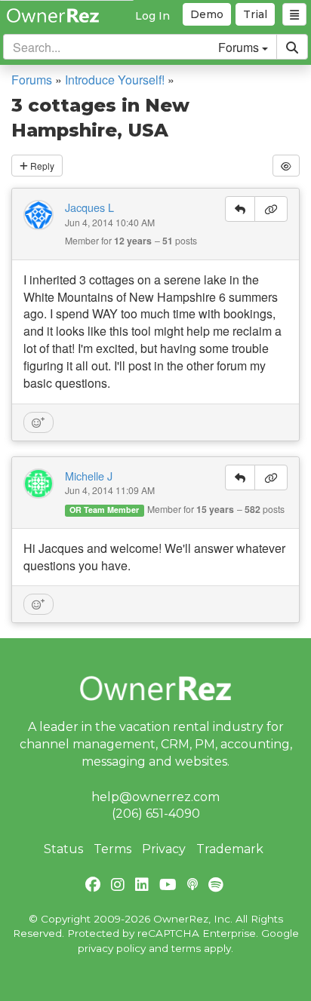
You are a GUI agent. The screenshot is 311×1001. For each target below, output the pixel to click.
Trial (255, 14)
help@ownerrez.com (155, 797)
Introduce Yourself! (115, 79)
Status (63, 849)
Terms (112, 849)
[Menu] (294, 14)
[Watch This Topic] (286, 166)
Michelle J (88, 476)
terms (186, 948)
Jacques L (89, 207)
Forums (31, 79)
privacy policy (112, 948)
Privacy (164, 849)
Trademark (229, 849)
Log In (152, 16)
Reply (41, 165)
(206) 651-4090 (156, 813)
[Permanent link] (271, 209)
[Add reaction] (38, 422)
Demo (206, 14)
